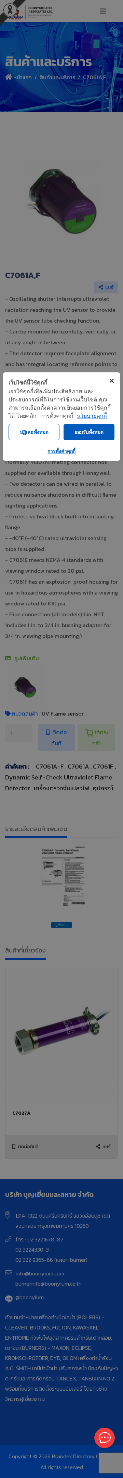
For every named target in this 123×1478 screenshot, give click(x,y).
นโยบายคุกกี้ (92, 415)
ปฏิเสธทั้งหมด (34, 432)
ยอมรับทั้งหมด (89, 432)
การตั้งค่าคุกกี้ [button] (61, 451)
